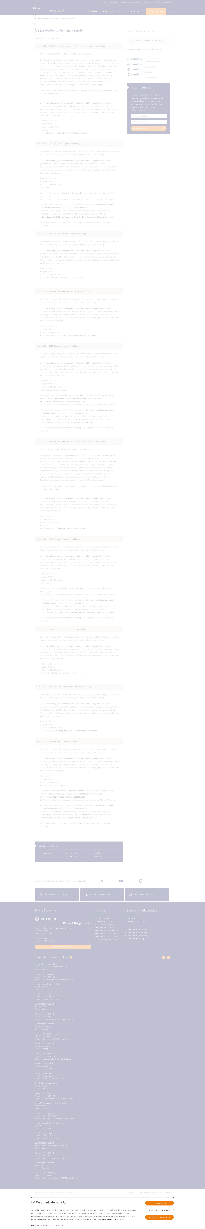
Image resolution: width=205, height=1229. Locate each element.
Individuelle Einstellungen (159, 1217)
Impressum (35, 1226)
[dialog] (102, 1213)
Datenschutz (45, 1226)
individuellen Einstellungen (113, 1219)
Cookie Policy (58, 1226)
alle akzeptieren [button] (159, 1203)
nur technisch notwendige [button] (159, 1210)
